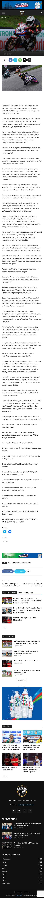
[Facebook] (10, 60)
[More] (28, 571)
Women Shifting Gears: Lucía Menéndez (27, 661)
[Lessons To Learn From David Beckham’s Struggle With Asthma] (7, 826)
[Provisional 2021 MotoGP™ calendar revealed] (7, 845)
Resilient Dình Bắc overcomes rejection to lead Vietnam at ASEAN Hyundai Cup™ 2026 (27, 600)
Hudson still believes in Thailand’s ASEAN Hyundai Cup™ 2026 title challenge (11, 747)
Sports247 (19, 895)
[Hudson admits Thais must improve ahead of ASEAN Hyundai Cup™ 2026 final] (32, 759)
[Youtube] (30, 811)
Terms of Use (18, 892)
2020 (7, 17)
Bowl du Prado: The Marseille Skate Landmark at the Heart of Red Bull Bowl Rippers (27, 610)
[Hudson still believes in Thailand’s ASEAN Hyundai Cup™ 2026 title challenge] (11, 736)
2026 (4, 603)
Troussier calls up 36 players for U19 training (32, 585)
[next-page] (6, 627)
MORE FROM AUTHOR (26, 593)
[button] (3, 12)
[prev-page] (3, 627)
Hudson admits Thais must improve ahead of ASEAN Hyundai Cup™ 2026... (32, 770)
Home (3, 17)
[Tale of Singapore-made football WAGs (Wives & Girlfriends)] (7, 835)
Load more (21, 680)
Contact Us (27, 892)
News (8, 47)
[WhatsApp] (20, 60)
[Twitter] (15, 60)
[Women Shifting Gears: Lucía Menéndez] (7, 619)
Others (25, 742)
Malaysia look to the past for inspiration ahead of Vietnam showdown (31, 747)
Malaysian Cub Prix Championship (22, 562)
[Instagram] (19, 811)
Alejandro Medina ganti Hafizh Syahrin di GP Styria (11, 585)
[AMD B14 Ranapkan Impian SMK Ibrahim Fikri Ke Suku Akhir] (7, 673)
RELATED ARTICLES (9, 593)
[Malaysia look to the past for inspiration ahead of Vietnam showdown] (32, 736)
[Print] (29, 60)
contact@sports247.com (26, 805)
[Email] (25, 60)
